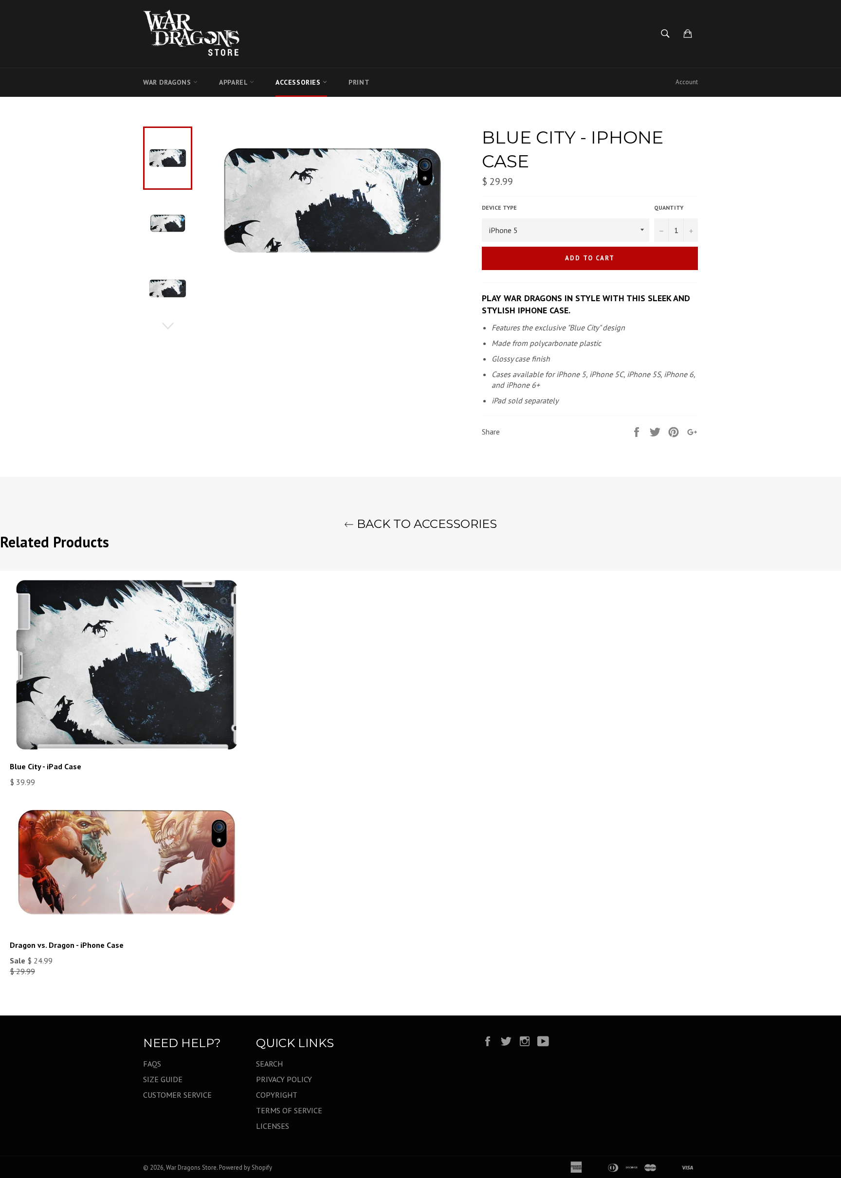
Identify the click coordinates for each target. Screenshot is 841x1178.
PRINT (358, 82)
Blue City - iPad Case (45, 766)
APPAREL (234, 82)
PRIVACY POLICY (284, 1079)
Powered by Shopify (245, 1167)
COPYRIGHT (276, 1095)
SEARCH (269, 1064)
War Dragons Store (191, 1167)
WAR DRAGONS (168, 82)
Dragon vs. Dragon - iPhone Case (67, 945)
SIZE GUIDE (163, 1079)
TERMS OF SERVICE (289, 1110)
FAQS (152, 1064)
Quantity (668, 207)
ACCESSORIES (299, 82)
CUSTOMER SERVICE (177, 1095)
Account (687, 82)
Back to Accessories (425, 524)
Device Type (499, 207)
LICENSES (272, 1126)
